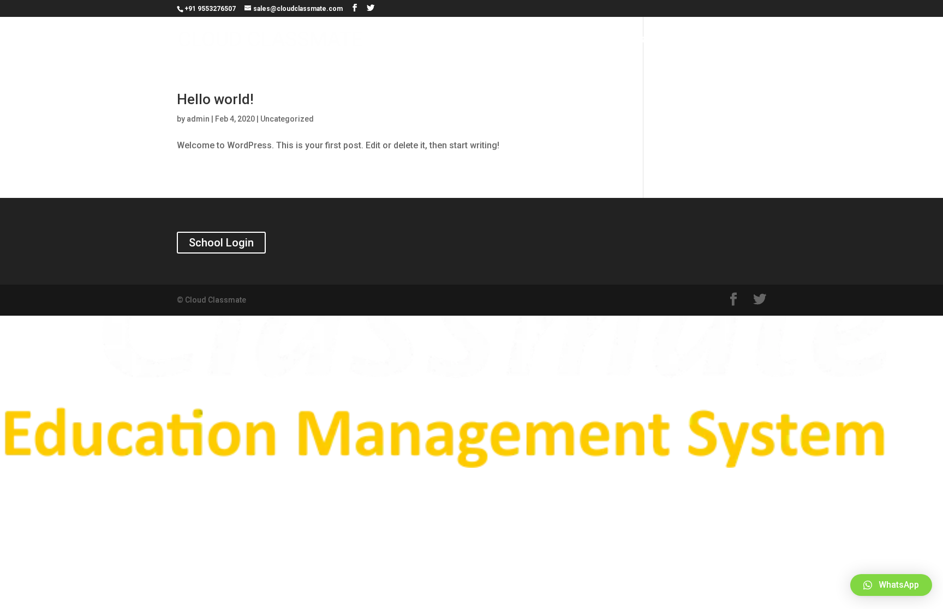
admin (198, 118)
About (688, 40)
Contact (743, 40)
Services (621, 40)
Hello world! (215, 99)
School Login (221, 242)
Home (565, 40)
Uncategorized (287, 118)
